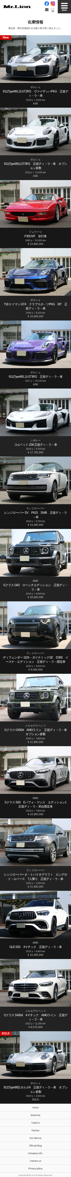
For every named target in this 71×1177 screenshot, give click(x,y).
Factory (35, 1130)
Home (35, 1107)
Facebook (47, 4)
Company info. (35, 1153)
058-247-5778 (53, 10)
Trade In (35, 1123)
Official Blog (35, 1145)
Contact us (35, 1161)
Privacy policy (35, 1168)
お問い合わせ (47, 10)
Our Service (36, 1138)
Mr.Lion (17, 6)
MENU (64, 6)
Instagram (53, 4)
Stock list (35, 1115)
